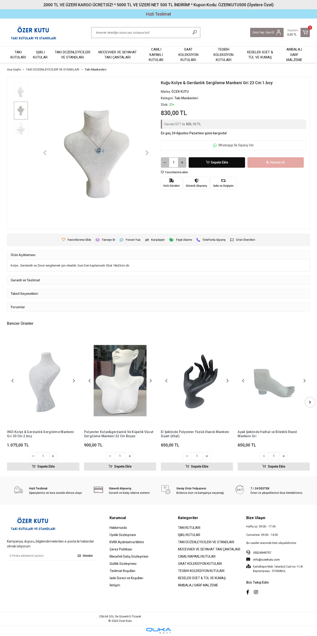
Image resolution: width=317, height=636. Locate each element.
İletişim (115, 585)
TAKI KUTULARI (18, 55)
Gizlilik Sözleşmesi (123, 563)
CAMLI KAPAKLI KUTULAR (156, 54)
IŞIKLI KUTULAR (40, 55)
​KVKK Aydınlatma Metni (127, 542)
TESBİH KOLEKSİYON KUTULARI (223, 54)
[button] (298, 32)
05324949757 (261, 552)
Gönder (88, 555)
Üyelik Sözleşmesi (123, 535)
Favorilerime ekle (176, 172)
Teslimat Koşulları (122, 571)
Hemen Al (277, 162)
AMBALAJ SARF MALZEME (294, 54)
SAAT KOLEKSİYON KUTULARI (188, 54)
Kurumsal (118, 518)
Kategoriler (188, 518)
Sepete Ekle (219, 162)
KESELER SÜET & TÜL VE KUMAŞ (260, 55)
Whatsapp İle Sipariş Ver (236, 145)
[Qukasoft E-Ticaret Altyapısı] (158, 631)
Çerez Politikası (121, 549)
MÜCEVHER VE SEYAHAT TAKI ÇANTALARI (117, 55)
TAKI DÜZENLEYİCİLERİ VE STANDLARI (72, 55)
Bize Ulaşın (255, 518)
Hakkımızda (118, 528)
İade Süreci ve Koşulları (126, 578)
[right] (310, 402)
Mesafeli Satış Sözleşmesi (129, 556)
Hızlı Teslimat (158, 14)
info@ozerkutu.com (266, 559)
